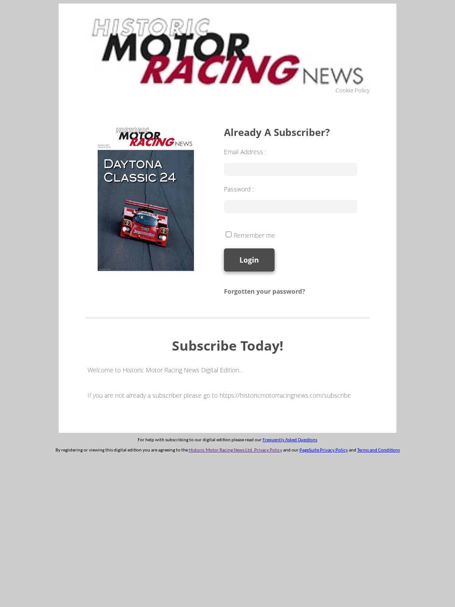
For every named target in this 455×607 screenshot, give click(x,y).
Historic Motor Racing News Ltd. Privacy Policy (235, 450)
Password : (239, 189)
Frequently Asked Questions (290, 440)
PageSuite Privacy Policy (323, 450)
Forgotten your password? (264, 291)
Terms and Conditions (378, 450)
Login (249, 260)
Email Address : (245, 152)
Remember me (254, 235)
